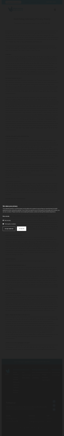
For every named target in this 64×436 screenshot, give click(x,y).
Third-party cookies (10, 224)
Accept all (21, 228)
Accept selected (9, 228)
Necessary (7, 220)
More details (6, 216)
